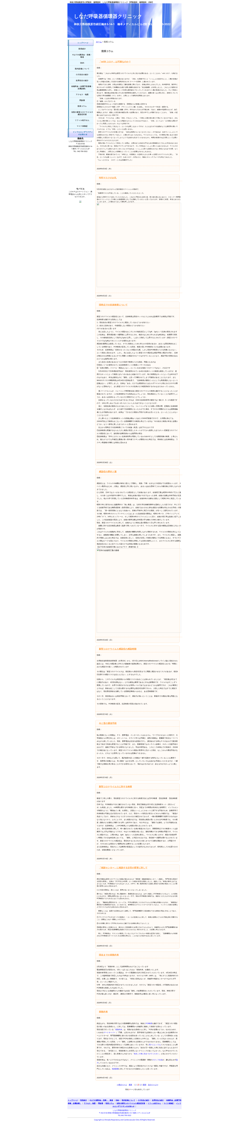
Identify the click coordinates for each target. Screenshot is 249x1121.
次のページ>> (153, 1084)
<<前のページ (122, 1084)
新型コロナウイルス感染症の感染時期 (117, 648)
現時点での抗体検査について (113, 304)
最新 (130, 1084)
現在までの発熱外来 (109, 954)
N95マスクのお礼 (108, 177)
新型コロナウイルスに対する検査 (115, 786)
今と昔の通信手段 (108, 723)
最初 (144, 1084)
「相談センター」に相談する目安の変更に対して (123, 867)
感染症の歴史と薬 (108, 471)
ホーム (99, 41)
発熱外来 (103, 1011)
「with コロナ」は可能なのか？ (115, 61)
